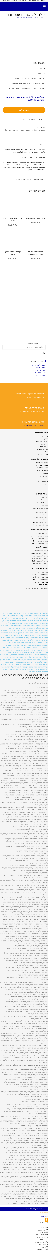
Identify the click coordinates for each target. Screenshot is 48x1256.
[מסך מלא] (45, 1212)
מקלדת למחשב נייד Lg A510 (13, 253)
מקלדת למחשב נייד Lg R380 (26, 17)
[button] (24, 642)
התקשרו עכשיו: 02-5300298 (34, 425)
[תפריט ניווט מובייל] (44, 6)
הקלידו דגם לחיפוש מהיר (36, 344)
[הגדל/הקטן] (47, 1212)
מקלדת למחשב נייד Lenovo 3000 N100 (35, 253)
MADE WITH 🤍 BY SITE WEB (36, 1209)
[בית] (45, 17)
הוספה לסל (24, 110)
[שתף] (43, 1212)
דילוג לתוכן (44, 1217)
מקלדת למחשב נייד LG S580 (12, 219)
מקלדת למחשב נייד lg (13, 130)
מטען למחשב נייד (39, 368)
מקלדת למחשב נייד (30, 130)
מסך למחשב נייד (39, 370)
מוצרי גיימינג (41, 375)
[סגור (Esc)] (40, 1212)
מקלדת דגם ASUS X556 (35, 218)
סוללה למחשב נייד (39, 365)
